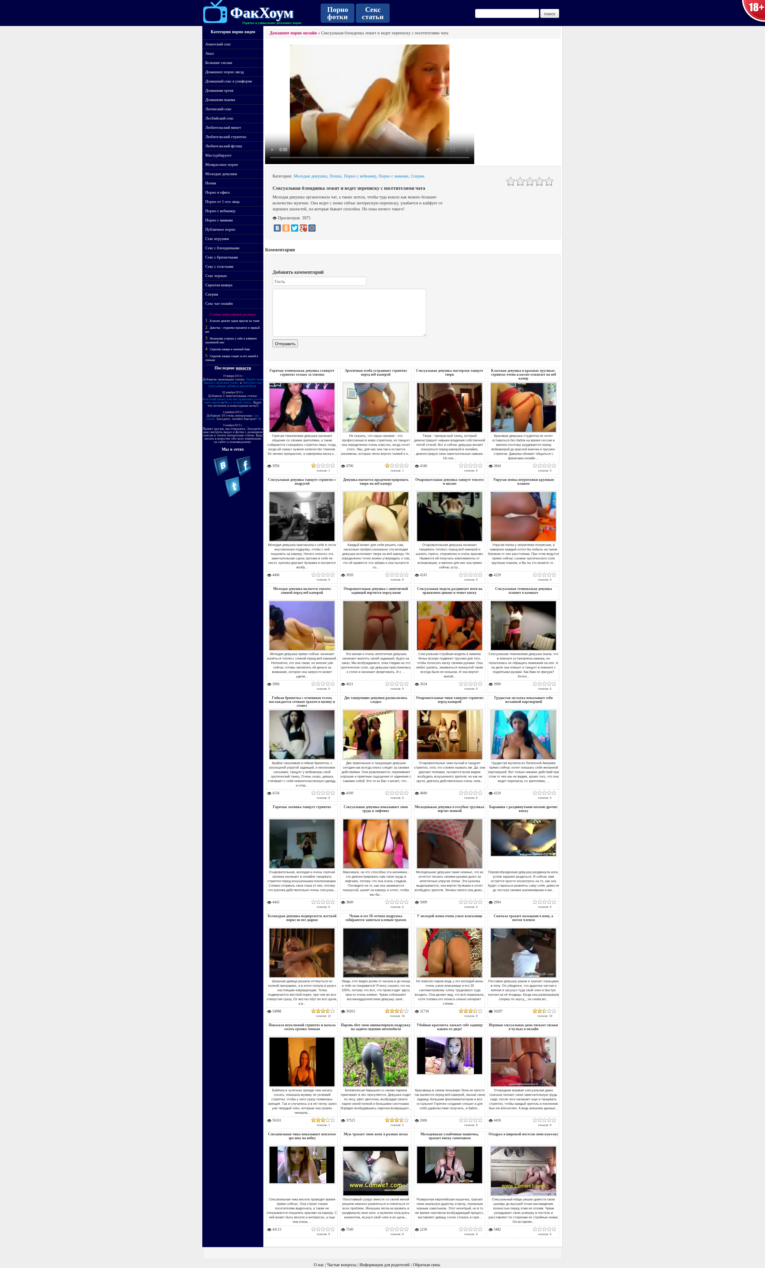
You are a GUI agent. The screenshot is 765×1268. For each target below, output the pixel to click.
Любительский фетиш (223, 146)
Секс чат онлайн (219, 303)
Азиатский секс (218, 44)
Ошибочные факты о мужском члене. (233, 380)
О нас (319, 1265)
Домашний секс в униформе (228, 81)
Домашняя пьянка (220, 99)
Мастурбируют (218, 155)
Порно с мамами (219, 220)
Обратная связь (426, 1265)
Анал (209, 53)
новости (243, 368)
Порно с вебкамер (220, 211)
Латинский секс (218, 109)
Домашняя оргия (219, 90)
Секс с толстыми (219, 266)
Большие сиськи (218, 62)
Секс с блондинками (222, 248)
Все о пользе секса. (238, 402)
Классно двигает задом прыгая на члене (234, 320)
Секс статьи (373, 13)
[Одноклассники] (286, 228)
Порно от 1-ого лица (222, 201)
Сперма (211, 294)
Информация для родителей (384, 1265)
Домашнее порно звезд (224, 72)
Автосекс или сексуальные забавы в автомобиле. (235, 384)
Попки (210, 183)
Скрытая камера (218, 285)
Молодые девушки (221, 174)
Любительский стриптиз (225, 136)
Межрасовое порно (221, 164)
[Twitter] (294, 228)
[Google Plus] (303, 228)
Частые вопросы (341, 1265)
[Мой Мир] (312, 228)
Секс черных (216, 275)
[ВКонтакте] (277, 228)
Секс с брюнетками (221, 257)
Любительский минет (223, 127)
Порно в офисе (217, 192)
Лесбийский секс (219, 118)
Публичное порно (220, 229)
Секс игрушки (217, 238)
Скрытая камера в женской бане (230, 349)
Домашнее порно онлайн (293, 33)
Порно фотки (337, 13)
